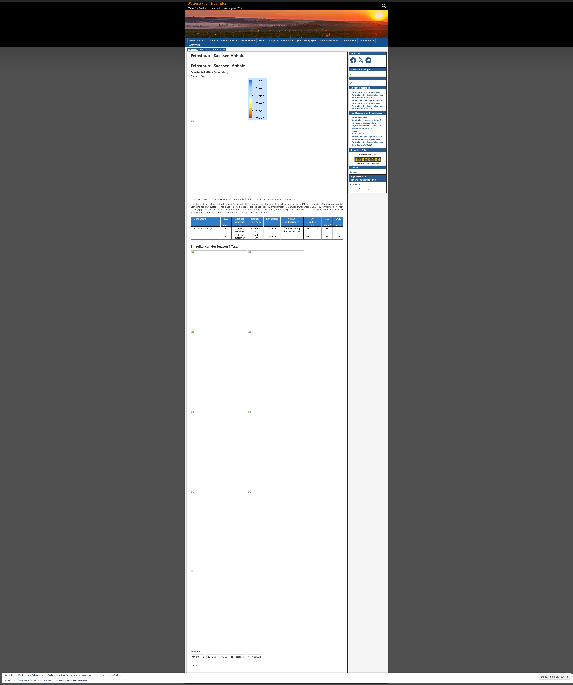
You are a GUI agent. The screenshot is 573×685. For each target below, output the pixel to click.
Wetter (213, 40)
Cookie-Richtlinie (79, 680)
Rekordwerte (247, 40)
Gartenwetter (365, 40)
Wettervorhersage (290, 40)
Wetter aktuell (358, 134)
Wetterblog (194, 44)
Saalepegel (309, 40)
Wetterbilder (348, 40)
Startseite (193, 49)
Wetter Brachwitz (197, 40)
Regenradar (356, 78)
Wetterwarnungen (267, 40)
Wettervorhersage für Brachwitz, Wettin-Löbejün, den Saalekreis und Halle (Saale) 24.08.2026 (367, 95)
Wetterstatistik (228, 40)
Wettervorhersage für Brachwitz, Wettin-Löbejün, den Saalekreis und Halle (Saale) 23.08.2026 (367, 106)
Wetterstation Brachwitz (207, 3)
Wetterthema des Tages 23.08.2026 (367, 100)
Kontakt (353, 172)
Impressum (355, 184)
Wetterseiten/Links (329, 40)
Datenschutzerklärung (359, 188)
